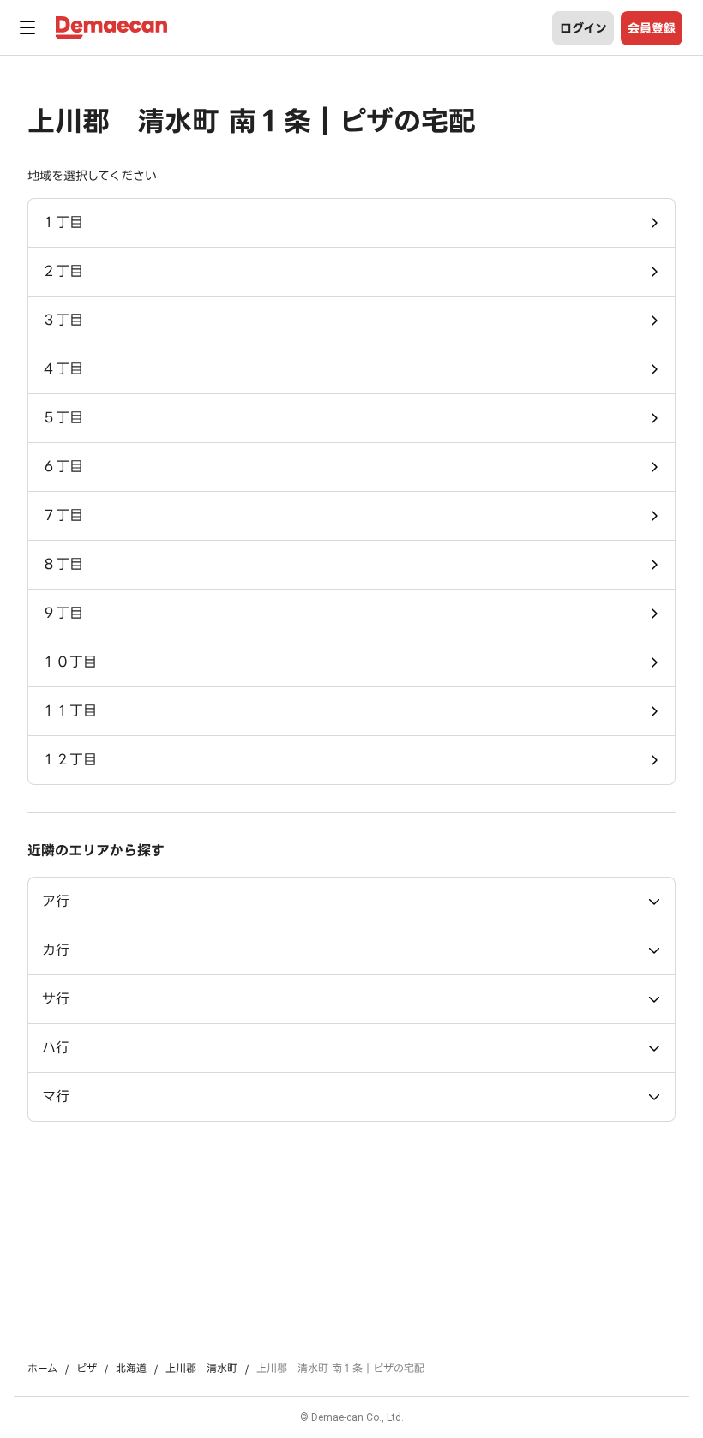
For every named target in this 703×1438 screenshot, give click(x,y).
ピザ (86, 1368)
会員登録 (652, 28)
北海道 (131, 1368)
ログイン (583, 28)
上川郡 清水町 (201, 1368)
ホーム (42, 1368)
